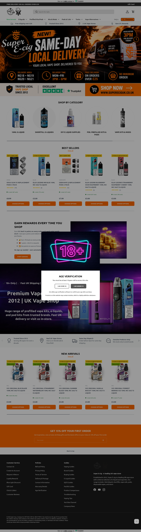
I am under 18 (78, 286)
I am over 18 (62, 286)
